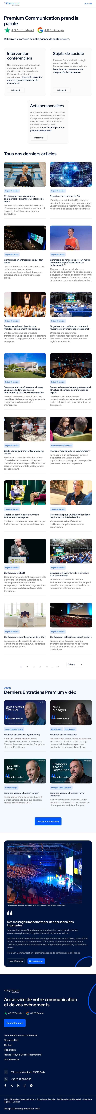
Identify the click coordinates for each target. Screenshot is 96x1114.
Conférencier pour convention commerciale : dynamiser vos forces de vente (24, 199)
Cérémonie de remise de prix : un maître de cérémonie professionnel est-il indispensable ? (70, 262)
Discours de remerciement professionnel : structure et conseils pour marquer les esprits (71, 390)
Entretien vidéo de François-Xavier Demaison (67, 794)
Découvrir (15, 90)
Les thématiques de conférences (20, 1035)
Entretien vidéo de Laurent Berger (21, 792)
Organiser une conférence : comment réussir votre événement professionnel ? (70, 327)
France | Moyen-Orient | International (23, 1054)
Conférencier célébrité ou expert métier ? (71, 636)
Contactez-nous (14, 1023)
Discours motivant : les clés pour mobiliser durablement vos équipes (22, 327)
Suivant (71, 664)
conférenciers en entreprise (37, 930)
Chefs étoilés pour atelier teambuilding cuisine (24, 452)
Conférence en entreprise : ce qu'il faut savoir (23, 261)
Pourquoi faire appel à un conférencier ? (70, 450)
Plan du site (10, 1049)
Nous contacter (36, 961)
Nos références (16, 961)
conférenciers (19, 65)
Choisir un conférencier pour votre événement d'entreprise (21, 516)
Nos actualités (11, 1040)
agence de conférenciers (54, 39)
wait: (37, 1108)
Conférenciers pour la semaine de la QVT (25, 636)
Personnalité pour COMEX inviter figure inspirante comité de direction (70, 516)
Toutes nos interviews (48, 821)
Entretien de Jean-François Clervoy (22, 734)
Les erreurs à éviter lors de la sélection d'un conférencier (69, 574)
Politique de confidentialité (69, 1099)
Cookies (16, 1102)
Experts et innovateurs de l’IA (65, 196)
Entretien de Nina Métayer (63, 734)
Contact (8, 1045)
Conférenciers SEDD (14, 572)
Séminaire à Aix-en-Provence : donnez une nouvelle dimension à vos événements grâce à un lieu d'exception (24, 390)
